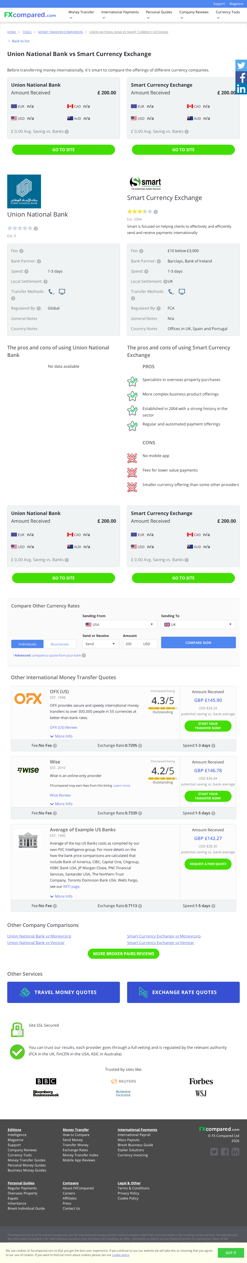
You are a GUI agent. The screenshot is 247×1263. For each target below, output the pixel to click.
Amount (130, 635)
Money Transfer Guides (27, 1160)
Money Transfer (76, 1129)
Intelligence (17, 1134)
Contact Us (71, 1208)
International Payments (137, 1129)
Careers (69, 1193)
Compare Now (198, 642)
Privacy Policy (128, 1193)
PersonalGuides (159, 12)
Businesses (60, 644)
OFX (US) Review (63, 727)
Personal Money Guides (27, 1165)
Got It (231, 1252)
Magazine (236, 3)
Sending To (170, 616)
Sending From (94, 616)
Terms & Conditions (134, 1188)
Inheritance (17, 1203)
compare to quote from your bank (49, 655)
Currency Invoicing (133, 1155)
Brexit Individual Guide (26, 1208)
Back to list (20, 41)
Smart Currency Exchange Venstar (160, 942)
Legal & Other (129, 1183)
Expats (13, 1198)
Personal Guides (21, 1183)
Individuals (27, 644)
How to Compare (76, 1134)
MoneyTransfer (81, 12)
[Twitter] (214, 1152)
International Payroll (134, 1134)
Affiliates (70, 1198)
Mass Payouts (129, 1139)
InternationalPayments (120, 12)
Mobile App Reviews (79, 1160)
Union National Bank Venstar (36, 942)
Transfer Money (75, 1145)
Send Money (73, 1139)
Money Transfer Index (80, 1155)
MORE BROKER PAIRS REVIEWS (123, 953)
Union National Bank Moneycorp (39, 936)
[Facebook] (225, 1152)
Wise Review (60, 795)
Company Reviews (22, 1150)
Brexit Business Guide (135, 1145)
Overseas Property (22, 1193)
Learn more (121, 785)
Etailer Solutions (131, 1150)
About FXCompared (78, 1188)
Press (67, 1203)
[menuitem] (29, 1134)
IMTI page (71, 886)
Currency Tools (20, 1155)
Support (219, 3)
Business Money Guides (27, 1170)
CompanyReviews (194, 12)
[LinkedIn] (235, 1152)
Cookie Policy (128, 1198)
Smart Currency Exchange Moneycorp (164, 936)
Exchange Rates (75, 1150)
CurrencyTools (228, 12)
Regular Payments (22, 1188)
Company (71, 1183)
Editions (14, 1129)
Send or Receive (95, 635)
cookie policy (120, 1255)
